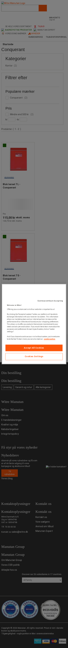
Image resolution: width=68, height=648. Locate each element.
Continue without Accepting (50, 301)
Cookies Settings (34, 356)
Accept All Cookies (34, 348)
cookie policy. (49, 339)
